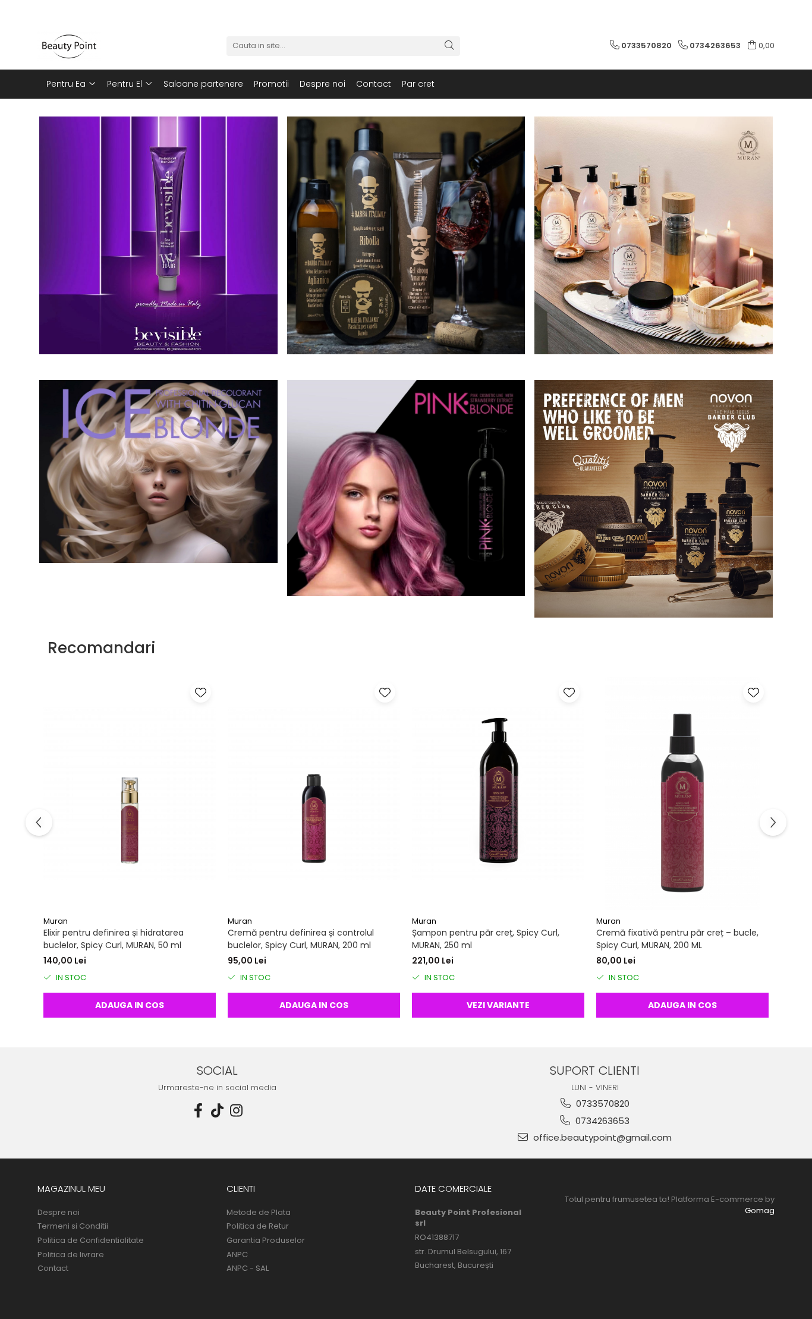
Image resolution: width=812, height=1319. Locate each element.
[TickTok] (217, 1110)
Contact (373, 84)
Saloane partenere (203, 84)
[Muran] (653, 236)
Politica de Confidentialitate (90, 1240)
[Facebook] (198, 1110)
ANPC (237, 1254)
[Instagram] (236, 1110)
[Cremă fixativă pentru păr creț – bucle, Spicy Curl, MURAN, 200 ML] (682, 793)
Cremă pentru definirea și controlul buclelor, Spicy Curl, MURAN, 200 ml (301, 939)
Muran (55, 921)
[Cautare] (449, 46)
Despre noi (322, 84)
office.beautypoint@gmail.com (601, 1137)
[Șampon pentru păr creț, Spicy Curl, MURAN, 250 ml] (498, 793)
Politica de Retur (257, 1226)
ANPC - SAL (247, 1268)
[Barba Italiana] (406, 236)
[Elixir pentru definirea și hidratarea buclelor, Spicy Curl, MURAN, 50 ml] (129, 793)
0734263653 (601, 1121)
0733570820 (602, 1103)
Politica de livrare (70, 1254)
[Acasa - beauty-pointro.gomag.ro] (96, 46)
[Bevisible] (158, 236)
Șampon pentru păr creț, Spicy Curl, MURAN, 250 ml (485, 939)
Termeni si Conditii (72, 1226)
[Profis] (158, 472)
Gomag (760, 1210)
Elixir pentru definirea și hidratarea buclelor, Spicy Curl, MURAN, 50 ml (113, 939)
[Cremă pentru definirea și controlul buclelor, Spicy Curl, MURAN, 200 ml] (314, 793)
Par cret (418, 84)
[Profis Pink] (406, 488)
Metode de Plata (258, 1212)
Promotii (271, 84)
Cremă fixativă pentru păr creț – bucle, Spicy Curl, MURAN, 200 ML (677, 939)
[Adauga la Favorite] (200, 692)
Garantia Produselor (265, 1240)
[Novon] (653, 499)
